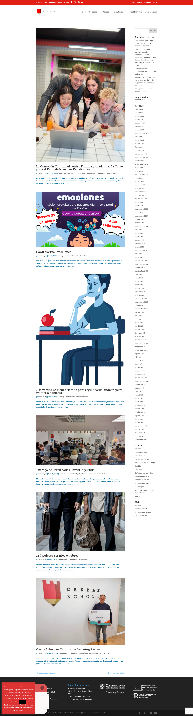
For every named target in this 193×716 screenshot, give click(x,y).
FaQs (132, 2)
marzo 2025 (140, 144)
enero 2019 (139, 223)
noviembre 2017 (141, 250)
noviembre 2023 (141, 175)
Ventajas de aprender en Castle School (101, 173)
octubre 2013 (140, 385)
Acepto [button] (23, 702)
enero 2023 (139, 188)
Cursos (105, 12)
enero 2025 (139, 150)
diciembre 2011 (141, 426)
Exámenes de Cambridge (69, 474)
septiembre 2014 (141, 350)
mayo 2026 (139, 116)
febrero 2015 (140, 333)
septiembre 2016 (141, 271)
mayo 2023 (139, 181)
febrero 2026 (140, 126)
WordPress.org (141, 516)
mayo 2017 (139, 257)
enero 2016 (139, 295)
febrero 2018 (140, 243)
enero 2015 (139, 336)
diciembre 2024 (141, 154)
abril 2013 (139, 402)
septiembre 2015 (141, 309)
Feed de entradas (142, 509)
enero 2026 (139, 130)
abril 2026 (139, 119)
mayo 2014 (139, 364)
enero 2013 (139, 409)
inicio (83, 12)
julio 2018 (138, 230)
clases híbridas (141, 452)
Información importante (76, 173)
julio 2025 (139, 137)
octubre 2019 (140, 219)
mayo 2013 (139, 398)
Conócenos (94, 12)
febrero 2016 (140, 292)
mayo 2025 (139, 140)
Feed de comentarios (143, 512)
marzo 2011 (139, 429)
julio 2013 (138, 391)
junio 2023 (139, 178)
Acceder (138, 505)
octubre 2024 (140, 161)
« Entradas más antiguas (46, 673)
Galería (139, 2)
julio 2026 (139, 109)
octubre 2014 (140, 347)
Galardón (138, 469)
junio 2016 (139, 278)
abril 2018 (139, 236)
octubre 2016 (140, 268)
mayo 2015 (139, 323)
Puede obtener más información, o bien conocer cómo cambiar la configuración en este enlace (18, 707)
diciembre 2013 (141, 378)
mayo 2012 (139, 419)
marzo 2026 (140, 123)
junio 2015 (139, 319)
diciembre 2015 (141, 298)
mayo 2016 (139, 281)
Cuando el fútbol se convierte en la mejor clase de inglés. (145, 71)
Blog (155, 2)
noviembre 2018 (141, 226)
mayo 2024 (139, 168)
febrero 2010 (140, 433)
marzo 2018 (139, 240)
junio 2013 (139, 395)
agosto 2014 (139, 354)
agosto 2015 (139, 312)
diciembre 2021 (141, 199)
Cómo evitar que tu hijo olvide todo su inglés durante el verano (144, 43)
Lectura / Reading (142, 483)
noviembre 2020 (141, 209)
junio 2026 (139, 113)
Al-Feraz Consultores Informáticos (67, 713)
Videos (137, 496)
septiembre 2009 (142, 440)
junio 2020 (139, 212)
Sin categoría (140, 487)
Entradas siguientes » (116, 673)
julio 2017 (138, 254)
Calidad (138, 449)
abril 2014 (139, 367)
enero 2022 (139, 195)
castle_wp (43, 173)
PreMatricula (136, 12)
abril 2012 (139, 422)
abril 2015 (139, 326)
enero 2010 (139, 436)
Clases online (140, 456)
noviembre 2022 (141, 192)
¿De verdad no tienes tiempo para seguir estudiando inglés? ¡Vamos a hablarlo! (79, 391)
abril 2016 (139, 285)
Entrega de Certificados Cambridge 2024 (65, 470)
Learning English (142, 480)
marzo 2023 (140, 185)
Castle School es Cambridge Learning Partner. (69, 649)
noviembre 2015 (141, 302)
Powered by (48, 701)
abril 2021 (139, 205)
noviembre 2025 (141, 133)
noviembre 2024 (141, 157)
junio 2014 (139, 360)
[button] (42, 688)
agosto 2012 (139, 416)
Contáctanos (151, 12)
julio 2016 (138, 274)
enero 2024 (139, 171)
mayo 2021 (139, 202)
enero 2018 (139, 247)
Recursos (147, 2)
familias (62, 173)
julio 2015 (138, 316)
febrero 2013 (140, 405)
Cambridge (119, 12)
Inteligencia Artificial (143, 476)
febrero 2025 (140, 147)
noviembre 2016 (141, 264)
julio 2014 (138, 357)
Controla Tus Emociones (53, 252)
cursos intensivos (142, 459)
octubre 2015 (140, 305)
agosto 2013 (139, 388)
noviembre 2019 (141, 216)
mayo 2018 (139, 233)
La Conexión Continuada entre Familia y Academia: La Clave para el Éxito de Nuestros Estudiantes (79, 168)
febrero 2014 (140, 374)
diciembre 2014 (141, 340)
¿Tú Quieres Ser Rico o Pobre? (57, 555)
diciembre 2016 (141, 261)
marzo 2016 (139, 288)
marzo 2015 (139, 329)
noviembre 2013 (141, 381)
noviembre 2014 (141, 343)
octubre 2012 (140, 412)
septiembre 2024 (141, 164)
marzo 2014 (139, 371)
